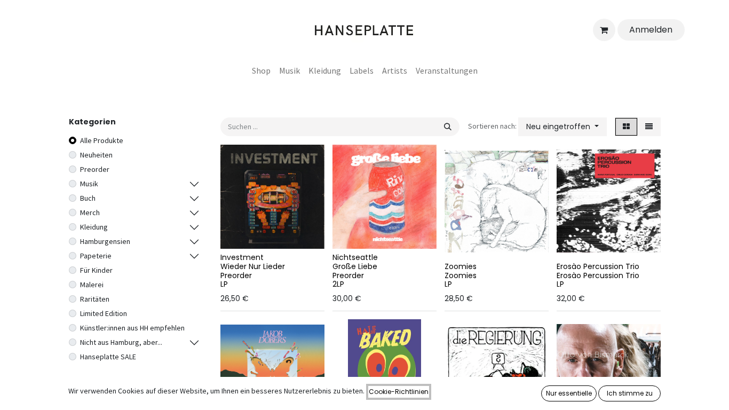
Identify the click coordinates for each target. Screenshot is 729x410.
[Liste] (649, 126)
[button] (562, 126)
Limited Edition (103, 313)
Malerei (92, 284)
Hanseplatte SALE (108, 356)
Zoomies (461, 266)
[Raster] (626, 126)
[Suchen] (447, 126)
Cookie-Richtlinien (399, 391)
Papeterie (96, 256)
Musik (89, 183)
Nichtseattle (355, 257)
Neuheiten (96, 155)
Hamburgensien (105, 241)
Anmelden (650, 29)
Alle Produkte (101, 140)
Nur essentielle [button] (569, 393)
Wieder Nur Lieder (252, 266)
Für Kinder (96, 270)
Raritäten (94, 299)
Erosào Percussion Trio (598, 266)
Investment (242, 257)
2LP (338, 284)
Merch (90, 212)
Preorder (94, 169)
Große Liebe (354, 266)
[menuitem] (261, 70)
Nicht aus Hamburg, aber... (121, 342)
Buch (88, 198)
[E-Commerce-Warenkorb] (604, 30)
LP (224, 284)
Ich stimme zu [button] (630, 393)
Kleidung (94, 227)
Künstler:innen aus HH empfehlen (132, 328)
